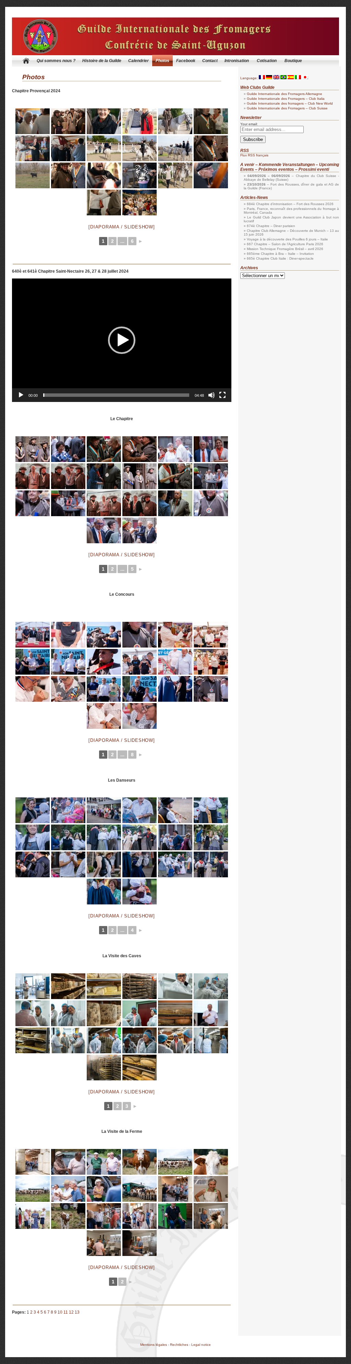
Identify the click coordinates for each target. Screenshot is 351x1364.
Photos (162, 60)
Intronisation (237, 60)
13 (77, 1312)
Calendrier (138, 60)
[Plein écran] (222, 395)
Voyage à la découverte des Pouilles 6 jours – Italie (287, 239)
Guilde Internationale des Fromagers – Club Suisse (287, 108)
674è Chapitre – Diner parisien (271, 226)
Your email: (249, 124)
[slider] (116, 395)
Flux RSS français (254, 155)
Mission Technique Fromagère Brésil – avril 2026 (285, 249)
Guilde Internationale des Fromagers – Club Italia (286, 98)
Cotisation (267, 60)
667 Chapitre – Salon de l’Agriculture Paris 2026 (285, 244)
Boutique (293, 60)
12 (71, 1312)
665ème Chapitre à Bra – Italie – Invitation (280, 254)
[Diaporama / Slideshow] (121, 226)
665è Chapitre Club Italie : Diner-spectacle (280, 258)
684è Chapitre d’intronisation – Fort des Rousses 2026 (290, 204)
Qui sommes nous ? (56, 60)
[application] (121, 340)
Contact (210, 60)
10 (60, 1312)
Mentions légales (153, 1345)
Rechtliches (179, 1345)
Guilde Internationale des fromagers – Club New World (290, 103)
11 (65, 1312)
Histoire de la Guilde (101, 60)
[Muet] (211, 395)
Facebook (185, 60)
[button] (121, 340)
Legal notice (201, 1345)
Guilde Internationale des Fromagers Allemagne (284, 94)
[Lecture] (20, 395)
